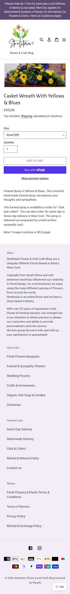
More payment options (35, 178)
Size (6, 128)
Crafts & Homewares (21, 385)
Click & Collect (16, 448)
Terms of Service (18, 506)
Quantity (9, 142)
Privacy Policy (16, 516)
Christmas (14, 405)
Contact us (14, 468)
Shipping (26, 116)
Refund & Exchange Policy (24, 526)
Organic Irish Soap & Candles (26, 395)
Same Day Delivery (19, 429)
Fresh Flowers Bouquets (23, 356)
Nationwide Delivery (20, 439)
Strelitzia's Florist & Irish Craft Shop (34, 578)
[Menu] (64, 39)
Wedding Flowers (18, 376)
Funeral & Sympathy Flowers (26, 366)
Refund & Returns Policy (23, 458)
